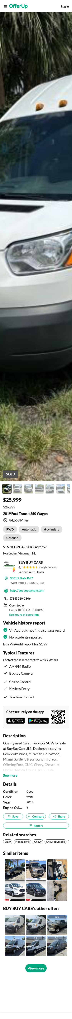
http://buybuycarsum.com (27, 590)
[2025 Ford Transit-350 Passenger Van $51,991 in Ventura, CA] (36, 890)
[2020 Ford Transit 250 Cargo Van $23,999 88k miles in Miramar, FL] (36, 925)
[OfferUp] (18, 6)
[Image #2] (17, 489)
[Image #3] (28, 489)
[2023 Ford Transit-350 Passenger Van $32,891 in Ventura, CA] (15, 890)
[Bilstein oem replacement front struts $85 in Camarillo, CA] (57, 869)
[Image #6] (60, 489)
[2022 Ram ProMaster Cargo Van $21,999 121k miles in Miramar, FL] (15, 946)
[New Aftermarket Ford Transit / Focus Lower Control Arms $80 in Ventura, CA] (57, 890)
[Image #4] (39, 489)
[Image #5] (50, 489)
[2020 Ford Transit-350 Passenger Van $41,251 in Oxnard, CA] (36, 869)
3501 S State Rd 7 (21, 578)
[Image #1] (7, 489)
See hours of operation (24, 614)
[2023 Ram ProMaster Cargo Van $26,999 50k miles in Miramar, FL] (15, 925)
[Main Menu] (5, 6)
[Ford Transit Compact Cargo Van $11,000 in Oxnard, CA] (15, 869)
